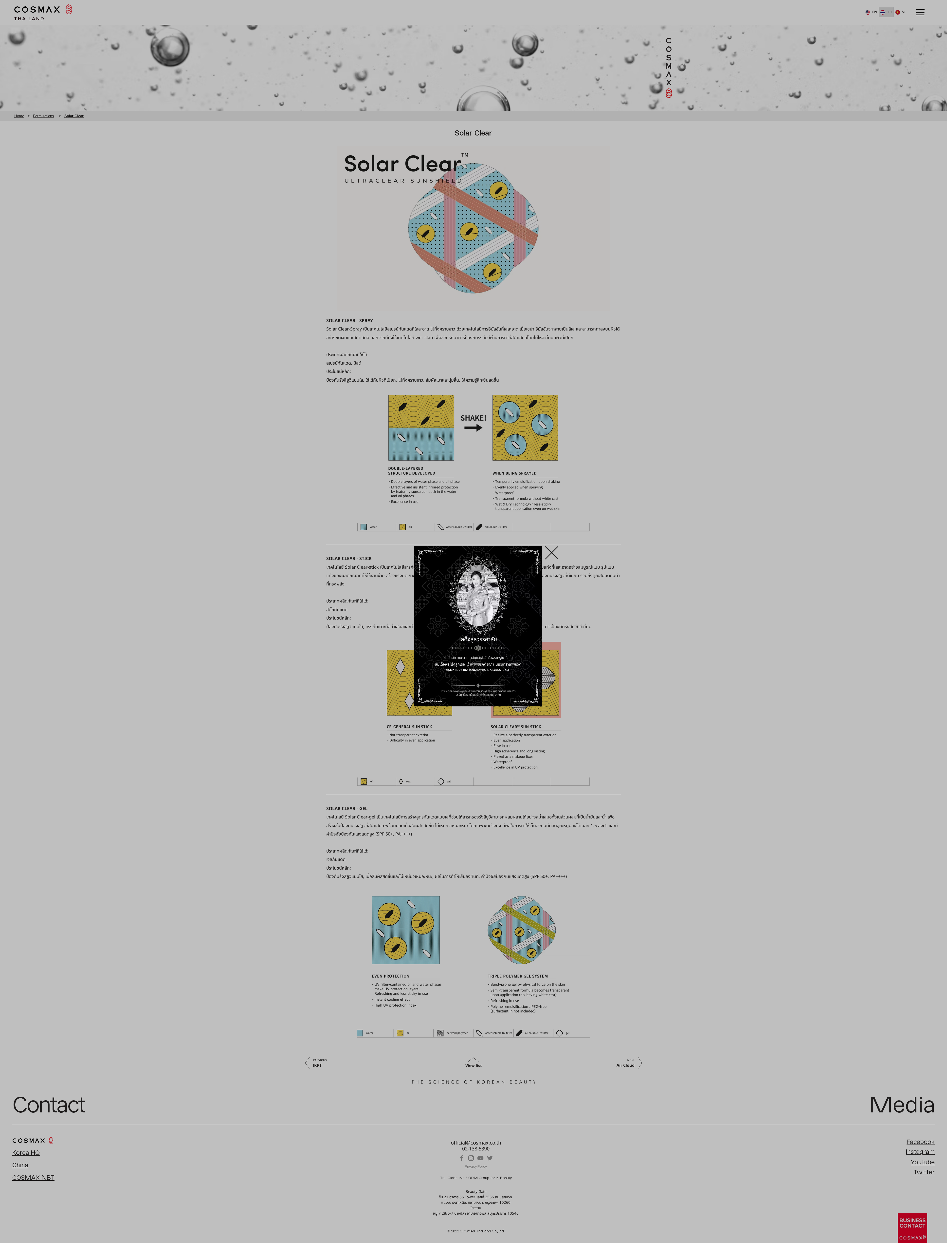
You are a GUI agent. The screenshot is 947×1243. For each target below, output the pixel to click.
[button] (551, 553)
